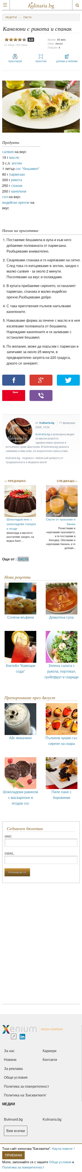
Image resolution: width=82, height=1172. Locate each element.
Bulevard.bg (13, 1119)
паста (27, 17)
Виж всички (15, 1131)
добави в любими (67, 61)
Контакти (50, 1060)
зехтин (16, 163)
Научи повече (62, 1148)
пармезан (17, 174)
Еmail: (10, 853)
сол (5, 196)
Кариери (49, 1051)
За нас (9, 1051)
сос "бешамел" (27, 168)
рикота (16, 179)
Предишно (15, 481)
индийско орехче (16, 202)
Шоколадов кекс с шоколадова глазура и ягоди (21, 524)
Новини (10, 1060)
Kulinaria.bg (46, 423)
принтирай (15, 61)
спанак (16, 185)
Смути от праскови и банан (60, 521)
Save (15, 392)
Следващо (67, 481)
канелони (18, 191)
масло (14, 157)
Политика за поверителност (23, 1167)
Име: (8, 836)
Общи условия (60, 1161)
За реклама (13, 1069)
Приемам (13, 1155)
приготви (41, 61)
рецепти (11, 17)
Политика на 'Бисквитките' (25, 1095)
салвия (8, 151)
